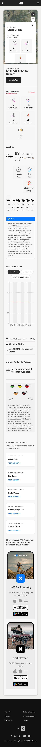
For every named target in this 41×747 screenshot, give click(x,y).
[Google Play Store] (20, 614)
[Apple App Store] (20, 608)
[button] (33, 14)
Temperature (27, 272)
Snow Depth (14, 272)
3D (33, 19)
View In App (13, 80)
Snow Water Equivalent (21, 277)
